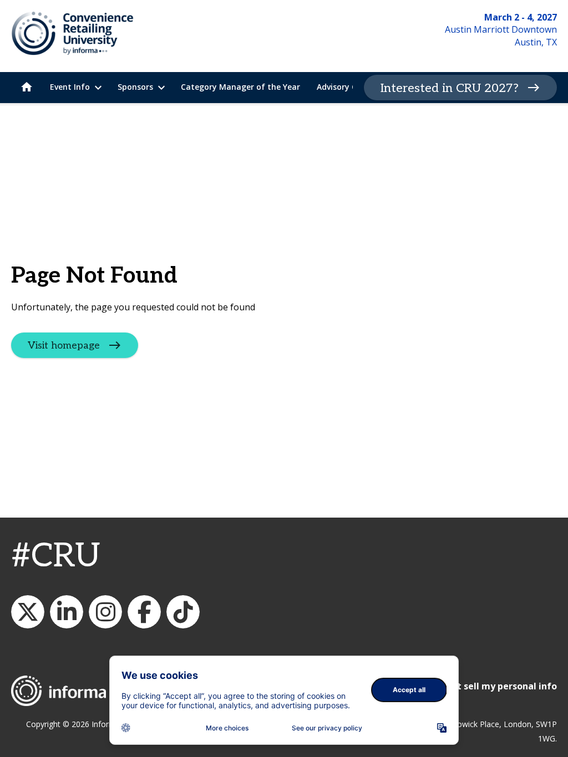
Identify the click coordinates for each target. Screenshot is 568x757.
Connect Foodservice (66, 611)
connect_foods (27, 611)
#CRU (55, 556)
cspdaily (183, 611)
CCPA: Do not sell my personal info (480, 686)
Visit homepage (64, 345)
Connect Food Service (144, 611)
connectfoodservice (105, 611)
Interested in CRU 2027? (450, 88)
